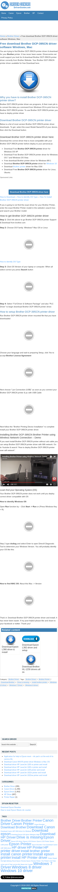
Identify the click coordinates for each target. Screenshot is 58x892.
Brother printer (19, 166)
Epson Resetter (37, 845)
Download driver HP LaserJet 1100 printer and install (24, 770)
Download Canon (41, 827)
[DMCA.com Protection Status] (29, 889)
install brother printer (39, 682)
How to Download (7, 197)
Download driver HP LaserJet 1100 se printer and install (25, 764)
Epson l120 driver (17, 841)
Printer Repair (9, 797)
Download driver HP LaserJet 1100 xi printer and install (25, 767)
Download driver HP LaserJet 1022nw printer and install (25, 775)
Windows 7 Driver (15, 685)
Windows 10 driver (17, 870)
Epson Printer (20, 844)
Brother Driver (13, 36)
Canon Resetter (39, 824)
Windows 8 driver (31, 685)
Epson (18, 13)
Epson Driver (9, 792)
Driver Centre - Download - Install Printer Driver (15, 5)
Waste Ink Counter (27, 864)
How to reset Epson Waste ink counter (16, 810)
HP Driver (8, 794)
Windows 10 (51, 163)
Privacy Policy (7, 18)
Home (3, 13)
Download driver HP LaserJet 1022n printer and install (25, 773)
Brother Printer (44, 679)
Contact (40, 13)
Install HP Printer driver (29, 857)
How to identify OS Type (27, 197)
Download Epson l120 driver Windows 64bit (25, 834)
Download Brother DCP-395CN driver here (29, 192)
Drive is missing (23, 682)
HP (33, 13)
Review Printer (36, 861)
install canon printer (17, 854)
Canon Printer (22, 824)
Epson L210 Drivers (29, 841)
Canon (11, 13)
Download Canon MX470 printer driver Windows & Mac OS (27, 762)
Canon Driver (9, 789)
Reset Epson (16, 861)
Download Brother (7, 682)
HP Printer (35, 847)
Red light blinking (6, 861)
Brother (27, 13)
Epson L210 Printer (43, 841)
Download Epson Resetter (11, 807)
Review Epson (26, 861)
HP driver (19, 847)
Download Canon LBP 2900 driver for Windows (16, 831)
